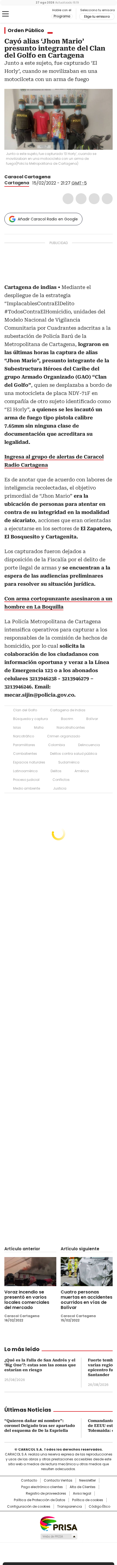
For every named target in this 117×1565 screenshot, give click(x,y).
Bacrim (67, 718)
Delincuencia (89, 745)
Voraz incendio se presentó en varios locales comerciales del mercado (26, 1300)
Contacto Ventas (58, 1480)
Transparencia (69, 1506)
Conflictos (61, 779)
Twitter (81, 198)
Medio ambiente (26, 788)
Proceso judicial (26, 779)
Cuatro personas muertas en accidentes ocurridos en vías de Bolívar (86, 1300)
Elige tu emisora (97, 16)
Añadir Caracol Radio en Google (48, 219)
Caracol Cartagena (27, 177)
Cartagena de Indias (67, 710)
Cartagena (16, 183)
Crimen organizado (63, 736)
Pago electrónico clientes (42, 1487)
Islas (17, 727)
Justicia (59, 788)
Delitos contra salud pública (73, 753)
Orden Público (26, 30)
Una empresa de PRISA (58, 1523)
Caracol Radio (27, 14)
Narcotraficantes (71, 727)
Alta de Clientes (83, 1487)
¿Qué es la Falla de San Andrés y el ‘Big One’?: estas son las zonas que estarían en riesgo (40, 1365)
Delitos (56, 771)
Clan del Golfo (25, 710)
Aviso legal (82, 1493)
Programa (62, 16)
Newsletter (87, 1480)
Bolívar (92, 718)
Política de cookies (87, 1500)
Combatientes (25, 753)
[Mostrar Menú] (5, 13)
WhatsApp (107, 198)
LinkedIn (94, 198)
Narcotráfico (23, 736)
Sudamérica (68, 762)
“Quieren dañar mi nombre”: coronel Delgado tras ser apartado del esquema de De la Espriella (39, 1426)
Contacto (29, 1480)
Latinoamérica (25, 771)
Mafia (39, 727)
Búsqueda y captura (30, 718)
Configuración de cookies (28, 1506)
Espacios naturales (29, 762)
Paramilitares (24, 745)
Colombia (56, 745)
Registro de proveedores (46, 1493)
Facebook (68, 198)
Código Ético (99, 1506)
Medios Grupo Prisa (58, 1536)
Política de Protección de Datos (39, 1500)
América (82, 771)
